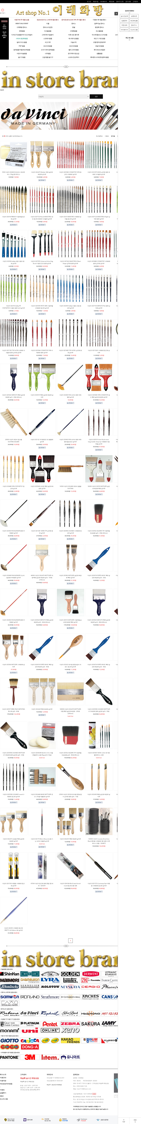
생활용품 (99, 53)
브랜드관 (134, 16)
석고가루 (48, 42)
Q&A (2, 1096)
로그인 (89, 1)
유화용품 (22, 31)
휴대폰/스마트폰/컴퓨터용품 (99, 57)
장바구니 (134, 25)
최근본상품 (134, 21)
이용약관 (3, 1081)
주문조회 (111, 1)
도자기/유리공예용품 (47, 50)
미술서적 (73, 42)
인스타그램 (134, 30)
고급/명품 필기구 (47, 57)
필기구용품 (21, 57)
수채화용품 (73, 31)
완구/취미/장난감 (73, 53)
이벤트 (2, 1090)
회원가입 (95, 1)
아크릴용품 (47, 31)
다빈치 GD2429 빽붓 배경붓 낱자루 (42, 709)
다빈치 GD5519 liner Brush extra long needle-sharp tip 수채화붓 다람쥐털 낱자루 (99, 442)
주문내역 (124, 25)
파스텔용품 (99, 31)
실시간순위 (124, 16)
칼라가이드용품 (22, 42)
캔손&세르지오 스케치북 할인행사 (48, 20)
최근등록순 (99, 136)
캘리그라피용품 (74, 50)
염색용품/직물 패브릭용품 (21, 50)
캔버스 (73, 23)
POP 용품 (22, 46)
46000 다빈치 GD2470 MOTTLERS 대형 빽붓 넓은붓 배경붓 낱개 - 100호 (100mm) (42, 577)
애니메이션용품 (74, 38)
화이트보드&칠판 (99, 50)
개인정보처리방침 (6, 1084)
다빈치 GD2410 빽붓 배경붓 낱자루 (70, 839)
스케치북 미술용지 (48, 35)
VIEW (94, 1094)
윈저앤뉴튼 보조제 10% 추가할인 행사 (73, 20)
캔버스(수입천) (47, 27)
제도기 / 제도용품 (99, 38)
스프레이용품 (47, 38)
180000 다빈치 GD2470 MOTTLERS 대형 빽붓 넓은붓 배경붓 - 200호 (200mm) (70, 711)
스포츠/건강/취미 (73, 57)
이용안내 (3, 1077)
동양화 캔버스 (99, 27)
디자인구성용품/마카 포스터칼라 (21, 35)
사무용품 (48, 53)
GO (96, 96)
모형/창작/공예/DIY (99, 42)
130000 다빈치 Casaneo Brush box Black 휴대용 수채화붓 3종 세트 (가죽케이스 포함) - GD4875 (99, 841)
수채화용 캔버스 (22, 27)
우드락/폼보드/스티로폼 (99, 35)
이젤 (47, 23)
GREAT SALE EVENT (21, 23)
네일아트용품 (99, 46)
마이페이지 (124, 30)
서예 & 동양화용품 (22, 38)
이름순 (107, 136)
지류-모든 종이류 (73, 35)
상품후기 (3, 1093)
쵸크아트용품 (73, 46)
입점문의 (124, 21)
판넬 (73, 27)
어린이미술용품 (22, 53)
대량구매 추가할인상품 (21, 20)
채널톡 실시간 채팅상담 (27, 1081)
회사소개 (3, 1074)
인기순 (113, 136)
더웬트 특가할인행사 (99, 20)
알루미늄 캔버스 (99, 23)
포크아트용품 (47, 46)
